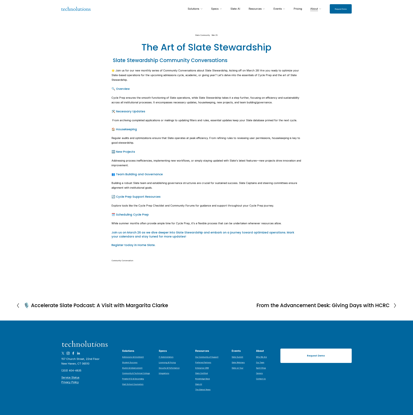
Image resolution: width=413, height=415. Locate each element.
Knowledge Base (202, 379)
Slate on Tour (237, 368)
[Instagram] (68, 353)
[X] (63, 353)
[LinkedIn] (78, 353)
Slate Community (202, 35)
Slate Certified (201, 373)
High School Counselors (132, 384)
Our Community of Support (206, 357)
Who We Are (261, 357)
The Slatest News (203, 389)
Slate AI (235, 8)
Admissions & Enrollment (133, 357)
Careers (259, 373)
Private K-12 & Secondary (133, 379)
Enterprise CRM (202, 368)
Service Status (70, 377)
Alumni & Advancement (132, 368)
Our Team (260, 362)
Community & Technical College (136, 373)
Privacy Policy (70, 382)
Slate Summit (237, 357)
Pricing (298, 8)
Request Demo (341, 9)
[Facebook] (73, 353)
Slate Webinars (238, 362)
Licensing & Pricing (167, 362)
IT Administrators (166, 357)
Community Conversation (122, 260)
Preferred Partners (203, 362)
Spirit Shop (261, 368)
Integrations (164, 373)
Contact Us (261, 379)
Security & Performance (169, 368)
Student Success (129, 362)
